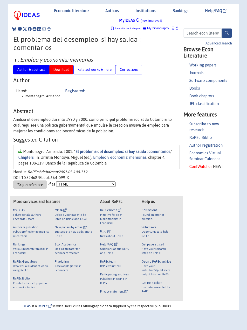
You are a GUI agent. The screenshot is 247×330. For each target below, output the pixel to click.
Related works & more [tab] (94, 70)
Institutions (146, 10)
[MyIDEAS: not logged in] (174, 28)
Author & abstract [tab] (31, 70)
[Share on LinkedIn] (39, 29)
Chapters (26, 157)
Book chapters (201, 96)
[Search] (227, 33)
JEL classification (204, 103)
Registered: (75, 91)
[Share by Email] (44, 29)
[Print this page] (49, 29)
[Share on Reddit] (34, 29)
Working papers (203, 65)
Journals (196, 73)
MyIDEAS (140, 20)
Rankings (180, 10)
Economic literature (71, 10)
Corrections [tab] (129, 70)
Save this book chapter (128, 28)
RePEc (43, 306)
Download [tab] (61, 70)
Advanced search (219, 43)
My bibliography (157, 28)
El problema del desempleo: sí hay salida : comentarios (122, 151)
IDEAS (26, 306)
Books (194, 88)
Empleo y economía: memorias (119, 157)
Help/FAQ (214, 10)
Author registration (206, 145)
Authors (112, 10)
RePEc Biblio (200, 137)
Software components (208, 80)
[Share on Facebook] (30, 29)
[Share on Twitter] (25, 29)
